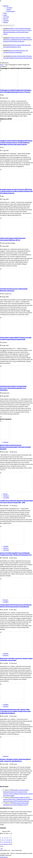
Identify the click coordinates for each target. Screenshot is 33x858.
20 (8, 842)
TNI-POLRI (6, 17)
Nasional (5, 6)
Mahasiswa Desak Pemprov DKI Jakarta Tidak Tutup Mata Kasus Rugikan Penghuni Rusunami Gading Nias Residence (15, 711)
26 (6, 844)
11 (4, 840)
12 (6, 840)
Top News (9, 7)
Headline (5, 28)
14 (9, 840)
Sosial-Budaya (10, 11)
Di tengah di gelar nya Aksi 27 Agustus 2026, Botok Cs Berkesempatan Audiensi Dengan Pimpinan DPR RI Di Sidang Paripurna (17, 39)
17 (2, 842)
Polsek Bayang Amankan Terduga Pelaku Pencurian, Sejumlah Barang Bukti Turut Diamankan (13, 388)
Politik (5, 13)
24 (2, 844)
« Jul (1, 848)
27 (8, 844)
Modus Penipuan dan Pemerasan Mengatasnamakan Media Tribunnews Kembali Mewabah (15, 447)
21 (9, 842)
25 (4, 844)
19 (6, 842)
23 (1, 844)
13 (7, 840)
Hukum (5, 15)
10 (2, 840)
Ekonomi (5, 19)
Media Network (4, 857)
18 (4, 842)
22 (11, 842)
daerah (8, 9)
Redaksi (5, 22)
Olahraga (6, 20)
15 (11, 840)
